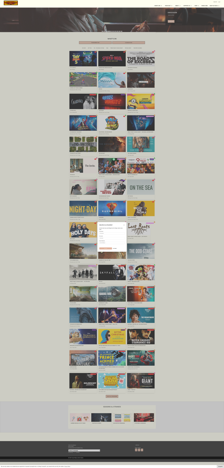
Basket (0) (215, 1)
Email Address (102, 240)
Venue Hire (204, 5)
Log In (219, 1)
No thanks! (115, 248)
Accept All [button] (220, 466)
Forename (101, 231)
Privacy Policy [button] (67, 466)
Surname (101, 236)
